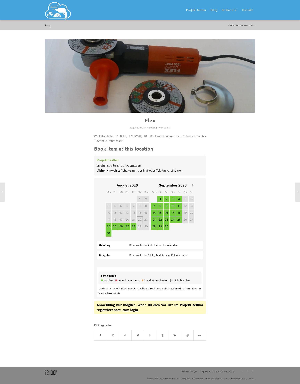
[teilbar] (58, 10)
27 (127, 226)
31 (108, 233)
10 (108, 212)
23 (146, 219)
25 (114, 226)
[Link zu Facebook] (247, 371)
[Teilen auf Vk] (175, 335)
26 (121, 226)
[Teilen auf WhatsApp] (125, 335)
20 (127, 219)
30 (146, 226)
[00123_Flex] (150, 76)
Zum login (130, 310)
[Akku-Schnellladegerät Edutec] (2, 192)
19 (121, 219)
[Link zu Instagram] (252, 371)
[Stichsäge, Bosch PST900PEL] (297, 192)
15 (139, 212)
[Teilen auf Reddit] (187, 335)
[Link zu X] (242, 371)
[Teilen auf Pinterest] (138, 335)
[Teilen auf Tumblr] (162, 335)
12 (121, 212)
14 (133, 212)
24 (108, 226)
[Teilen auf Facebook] (100, 335)
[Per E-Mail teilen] (200, 335)
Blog (48, 25)
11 (115, 212)
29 (139, 226)
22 (139, 219)
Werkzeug (152, 127)
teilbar (167, 127)
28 (133, 226)
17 (108, 219)
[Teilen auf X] (113, 335)
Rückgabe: (104, 255)
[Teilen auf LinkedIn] (150, 335)
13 (127, 212)
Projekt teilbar (108, 160)
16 (146, 212)
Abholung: (104, 245)
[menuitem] (196, 10)
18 (114, 219)
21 (133, 219)
